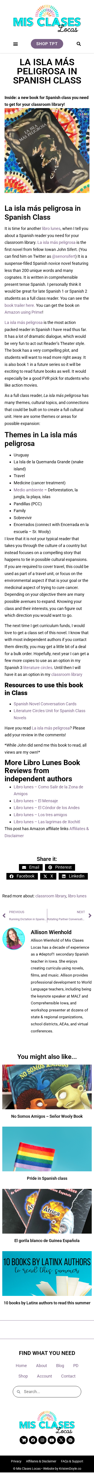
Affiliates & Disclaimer (41, 1461)
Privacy (16, 1461)
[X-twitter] (61, 1440)
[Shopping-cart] (24, 1440)
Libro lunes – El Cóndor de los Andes (47, 807)
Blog (60, 1365)
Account (44, 1376)
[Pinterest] (70, 1440)
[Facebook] (33, 1440)
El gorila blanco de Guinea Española (47, 1240)
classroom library (66, 674)
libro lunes (51, 228)
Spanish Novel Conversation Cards (45, 703)
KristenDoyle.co (70, 1468)
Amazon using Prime (23, 312)
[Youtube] (52, 1440)
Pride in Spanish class (47, 1178)
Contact (68, 1376)
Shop (23, 1376)
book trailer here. (20, 305)
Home (21, 1365)
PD (75, 1365)
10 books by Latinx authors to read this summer (47, 1302)
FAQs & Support (72, 1461)
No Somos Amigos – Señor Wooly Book (47, 1116)
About (41, 1365)
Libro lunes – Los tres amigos (40, 814)
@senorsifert (63, 256)
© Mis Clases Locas (27, 1468)
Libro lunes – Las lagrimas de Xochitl (47, 821)
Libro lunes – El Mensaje (36, 800)
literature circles (37, 667)
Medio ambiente (28, 489)
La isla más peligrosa (56, 242)
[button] (15, 43)
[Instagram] (42, 1440)
